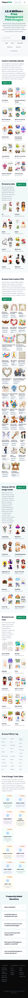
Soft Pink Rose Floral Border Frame (21, 345)
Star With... (4, 363)
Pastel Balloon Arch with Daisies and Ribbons (13, 314)
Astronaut (4, 738)
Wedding (4, 671)
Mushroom (9, 47)
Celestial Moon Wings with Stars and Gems (6, 441)
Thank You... (21, 458)
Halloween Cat (6, 571)
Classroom (18, 47)
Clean (7, 2)
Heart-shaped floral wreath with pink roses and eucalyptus (7, 380)
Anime (3, 231)
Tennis (11, 751)
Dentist (3, 742)
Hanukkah (17, 589)
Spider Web (20, 43)
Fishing (3, 759)
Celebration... (13, 414)
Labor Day (4, 606)
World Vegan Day (21, 331)
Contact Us (22, 976)
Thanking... (13, 458)
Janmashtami (5, 156)
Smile (20, 766)
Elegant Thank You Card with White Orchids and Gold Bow (22, 457)
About (21, 968)
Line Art (4, 249)
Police (11, 748)
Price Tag (21, 750)
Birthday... (13, 315)
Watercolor (18, 249)
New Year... (13, 396)
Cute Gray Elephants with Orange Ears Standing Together (19, 380)
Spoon (3, 751)
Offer (11, 762)
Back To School (19, 688)
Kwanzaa (4, 589)
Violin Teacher (5, 429)
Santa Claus (4, 766)
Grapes (20, 759)
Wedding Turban (21, 413)
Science (12, 766)
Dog (11, 742)
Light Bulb (12, 745)
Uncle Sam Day (19, 173)
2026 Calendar (6, 653)
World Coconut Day (20, 156)
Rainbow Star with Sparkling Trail (5, 362)
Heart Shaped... (13, 333)
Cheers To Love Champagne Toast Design (5, 395)
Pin (2, 748)
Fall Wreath (4, 332)
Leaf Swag (4, 330)
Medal (20, 746)
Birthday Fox (14, 427)
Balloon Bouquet (13, 399)
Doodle (4, 266)
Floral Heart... (13, 330)
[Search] (20, 2)
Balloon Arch (13, 317)
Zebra (20, 769)
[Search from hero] (23, 38)
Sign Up (13, 970)
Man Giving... (5, 414)
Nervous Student (4, 459)
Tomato (21, 753)
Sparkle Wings (5, 443)
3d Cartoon (5, 554)
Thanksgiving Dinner (20, 554)
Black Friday (5, 756)
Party (16, 671)
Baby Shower (18, 706)
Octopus (4, 762)
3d (2, 214)
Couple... (23, 445)
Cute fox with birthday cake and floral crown (13, 426)
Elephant (16, 383)
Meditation (18, 536)
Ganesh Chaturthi (6, 173)
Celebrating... (22, 429)
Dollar (20, 743)
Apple (6, 43)
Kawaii (16, 231)
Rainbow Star (5, 365)
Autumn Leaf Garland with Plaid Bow (5, 328)
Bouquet (14, 445)
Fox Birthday (14, 429)
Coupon (21, 756)
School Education (19, 606)
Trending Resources (4, 968)
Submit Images (12, 973)
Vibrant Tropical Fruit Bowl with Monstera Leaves (22, 329)
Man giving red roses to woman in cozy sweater (5, 411)
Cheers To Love (4, 397)
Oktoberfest (5, 137)
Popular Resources (4, 972)
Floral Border (19, 349)
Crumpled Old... (22, 363)
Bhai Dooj (23, 443)
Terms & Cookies (21, 973)
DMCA (20, 970)
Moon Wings (5, 445)
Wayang (12, 769)
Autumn (4, 706)
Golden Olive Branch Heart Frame (22, 395)
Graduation (5, 688)
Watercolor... (19, 348)
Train (3, 769)
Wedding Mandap (21, 316)
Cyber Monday (13, 364)
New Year (4, 723)
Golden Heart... (20, 399)
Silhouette (18, 266)
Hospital (4, 745)
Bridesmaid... (5, 315)
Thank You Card (21, 461)
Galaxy (11, 759)
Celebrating (5, 536)
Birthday (17, 653)
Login (12, 968)
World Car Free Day (20, 119)
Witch (12, 43)
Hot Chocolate (14, 51)
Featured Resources (4, 976)
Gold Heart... (22, 396)
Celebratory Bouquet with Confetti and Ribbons (14, 442)
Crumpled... (21, 365)
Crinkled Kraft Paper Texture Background (21, 362)
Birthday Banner (6, 349)
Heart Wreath (5, 383)
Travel (16, 723)
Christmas (12, 756)
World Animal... (17, 381)
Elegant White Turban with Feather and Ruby (21, 411)
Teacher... (13, 460)
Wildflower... (5, 317)
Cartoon (17, 214)
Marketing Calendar (4, 980)
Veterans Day (5, 412)
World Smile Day (6, 119)
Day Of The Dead (19, 571)
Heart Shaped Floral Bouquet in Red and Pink (13, 329)
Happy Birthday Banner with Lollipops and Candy (8, 345)
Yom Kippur (5, 100)
